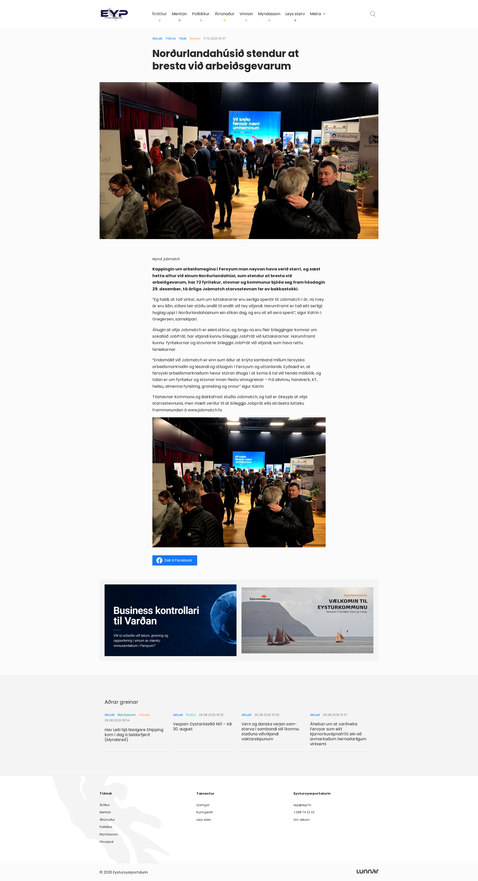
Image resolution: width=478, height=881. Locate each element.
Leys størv (295, 14)
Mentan (179, 14)
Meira (315, 14)
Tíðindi (170, 38)
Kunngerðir (204, 812)
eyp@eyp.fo (302, 805)
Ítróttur (159, 14)
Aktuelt (157, 38)
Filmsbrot (107, 842)
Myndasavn (269, 14)
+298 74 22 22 (304, 812)
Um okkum (302, 820)
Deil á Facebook (178, 560)
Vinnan (246, 14)
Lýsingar (202, 805)
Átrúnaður (225, 14)
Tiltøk (182, 38)
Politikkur (201, 14)
